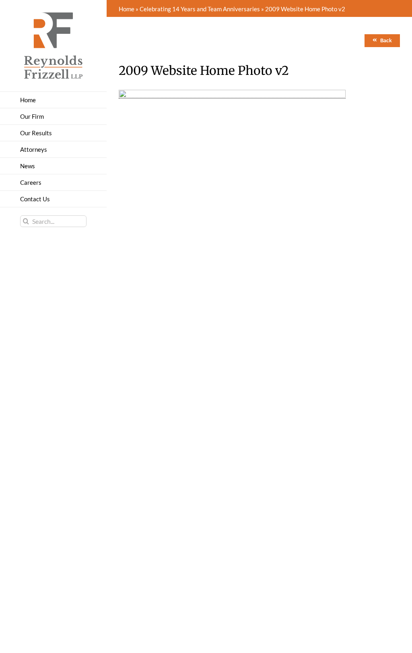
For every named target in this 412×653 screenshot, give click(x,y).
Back (386, 40)
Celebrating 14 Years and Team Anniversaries (200, 8)
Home (126, 8)
